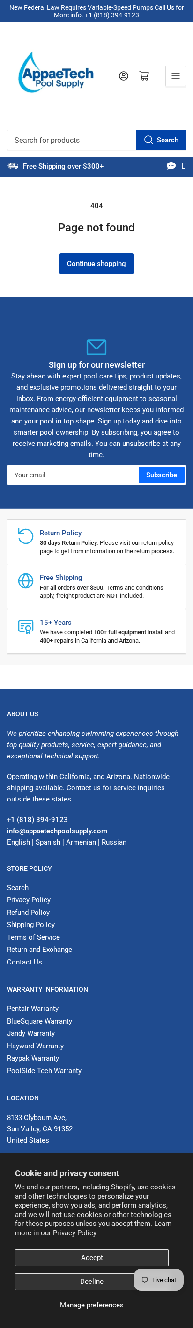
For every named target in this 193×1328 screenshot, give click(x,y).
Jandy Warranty (31, 1033)
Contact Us (24, 962)
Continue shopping (96, 264)
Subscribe (161, 475)
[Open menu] (175, 76)
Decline (92, 1281)
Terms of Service (33, 937)
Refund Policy (28, 912)
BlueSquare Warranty (39, 1021)
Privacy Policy (74, 1233)
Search (167, 140)
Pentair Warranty (33, 1008)
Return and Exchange (39, 949)
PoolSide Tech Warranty (44, 1071)
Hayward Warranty (35, 1046)
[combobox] (96, 140)
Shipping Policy (31, 924)
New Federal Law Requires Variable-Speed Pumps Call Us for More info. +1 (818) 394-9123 (96, 11)
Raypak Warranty (33, 1058)
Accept (92, 1258)
